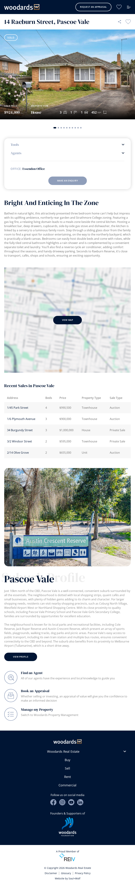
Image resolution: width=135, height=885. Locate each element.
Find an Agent (32, 672)
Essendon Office (33, 169)
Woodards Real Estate (63, 751)
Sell (67, 768)
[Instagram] (62, 802)
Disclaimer (51, 873)
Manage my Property (37, 709)
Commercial (67, 785)
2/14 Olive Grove (18, 453)
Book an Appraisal (35, 690)
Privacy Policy (83, 873)
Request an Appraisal (93, 6)
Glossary (66, 873)
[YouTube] (71, 802)
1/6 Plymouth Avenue (21, 419)
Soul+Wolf (74, 878)
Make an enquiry (67, 180)
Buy (67, 760)
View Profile (20, 656)
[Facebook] (53, 802)
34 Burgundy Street (20, 430)
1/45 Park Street (17, 408)
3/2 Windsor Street (19, 441)
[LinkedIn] (80, 802)
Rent (67, 777)
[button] (54, 127)
